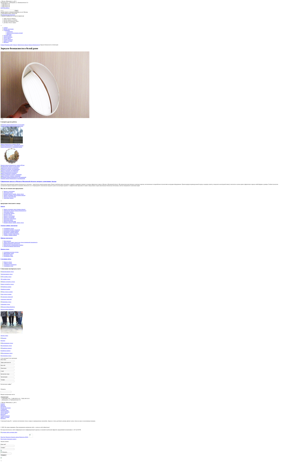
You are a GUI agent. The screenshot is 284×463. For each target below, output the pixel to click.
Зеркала (15, 44)
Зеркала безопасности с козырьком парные (11, 147)
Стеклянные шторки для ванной (12, 229)
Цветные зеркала (8, 214)
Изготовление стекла (6, 355)
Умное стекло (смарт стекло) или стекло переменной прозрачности (20, 242)
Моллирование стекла (6, 345)
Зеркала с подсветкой (9, 217)
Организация (4, 377)
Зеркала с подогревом (9, 191)
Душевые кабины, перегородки (9, 225)
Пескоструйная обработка (7, 309)
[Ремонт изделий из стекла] (8, 281)
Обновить (3, 389)
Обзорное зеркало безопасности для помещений (13, 178)
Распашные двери (8, 254)
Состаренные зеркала (9, 213)
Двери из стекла (5, 249)
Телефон (3, 379)
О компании (7, 30)
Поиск (16, 10)
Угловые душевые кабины (10, 235)
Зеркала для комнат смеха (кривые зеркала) (14, 195)
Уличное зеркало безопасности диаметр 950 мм (12, 165)
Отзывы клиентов (8, 39)
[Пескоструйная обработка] (8, 307)
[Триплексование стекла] (7, 271)
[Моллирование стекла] (7, 343)
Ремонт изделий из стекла (7, 284)
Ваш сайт (3, 365)
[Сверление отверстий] (7, 296)
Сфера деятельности (6, 362)
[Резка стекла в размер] (7, 291)
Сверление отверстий (6, 299)
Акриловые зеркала (8, 198)
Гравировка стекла (5, 304)
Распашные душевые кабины (11, 232)
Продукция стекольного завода (8, 439)
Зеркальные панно (8, 192)
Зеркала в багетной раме (10, 196)
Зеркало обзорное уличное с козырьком (10, 176)
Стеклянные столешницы (10, 264)
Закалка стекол (4, 335)
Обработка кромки (5, 289)
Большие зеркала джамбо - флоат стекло (14, 194)
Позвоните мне (4, 397)
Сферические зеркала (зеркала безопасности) (28, 44)
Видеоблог (3, 406)
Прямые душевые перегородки (11, 233)
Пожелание (3, 368)
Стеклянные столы (8, 266)
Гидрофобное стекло (9, 228)
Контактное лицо (5, 374)
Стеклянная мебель (6, 259)
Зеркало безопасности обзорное (9, 173)
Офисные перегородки (7, 238)
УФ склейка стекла (5, 279)
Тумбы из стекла (8, 263)
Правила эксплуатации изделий (15, 33)
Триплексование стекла (6, 274)
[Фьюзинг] (3, 338)
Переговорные (7, 241)
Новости (3, 405)
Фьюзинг (3, 340)
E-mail (2, 371)
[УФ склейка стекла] (6, 276)
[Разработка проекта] (6, 348)
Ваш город (3, 359)
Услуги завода (7, 38)
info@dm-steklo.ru (5, 8)
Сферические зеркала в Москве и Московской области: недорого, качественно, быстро (28, 181)
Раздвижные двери (8, 256)
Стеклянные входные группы (11, 252)
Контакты (6, 42)
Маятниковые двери (9, 253)
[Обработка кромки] (6, 286)
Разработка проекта (5, 350)
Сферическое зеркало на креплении (10, 168)
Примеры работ (7, 35)
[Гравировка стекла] (6, 301)
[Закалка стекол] (12, 333)
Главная (6, 27)
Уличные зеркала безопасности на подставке (12, 126)
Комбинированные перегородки (12, 243)
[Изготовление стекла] (6, 353)
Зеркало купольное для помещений (9, 170)
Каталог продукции (9, 29)
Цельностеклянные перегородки (12, 246)
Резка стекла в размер (6, 294)
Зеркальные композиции (10, 218)
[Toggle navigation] (1, 25)
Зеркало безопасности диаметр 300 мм (10, 144)
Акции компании (8, 37)
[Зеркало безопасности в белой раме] (45, 117)
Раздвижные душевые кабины (11, 231)
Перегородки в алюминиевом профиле (13, 245)
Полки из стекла (8, 262)
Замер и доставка (8, 41)
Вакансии (9, 34)
